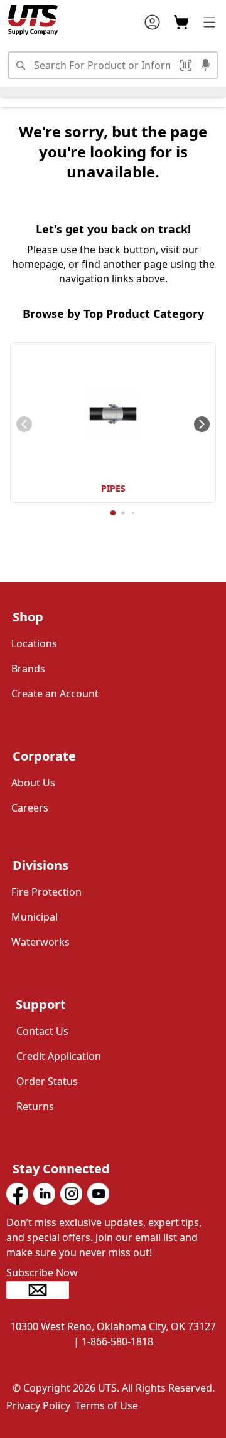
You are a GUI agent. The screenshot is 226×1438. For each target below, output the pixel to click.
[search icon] (20, 65)
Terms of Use (106, 1405)
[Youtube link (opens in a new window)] (98, 1194)
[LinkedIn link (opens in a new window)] (44, 1194)
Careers (29, 808)
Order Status (47, 1081)
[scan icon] (187, 65)
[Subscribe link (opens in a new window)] (113, 1290)
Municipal (34, 917)
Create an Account (55, 693)
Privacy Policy (38, 1405)
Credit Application (58, 1056)
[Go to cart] (181, 22)
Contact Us (42, 1031)
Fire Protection (46, 892)
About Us (33, 783)
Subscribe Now (42, 1272)
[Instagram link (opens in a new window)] (71, 1194)
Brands (28, 668)
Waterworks (40, 942)
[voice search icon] (206, 66)
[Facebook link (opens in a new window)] (17, 1194)
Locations (34, 643)
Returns (35, 1106)
